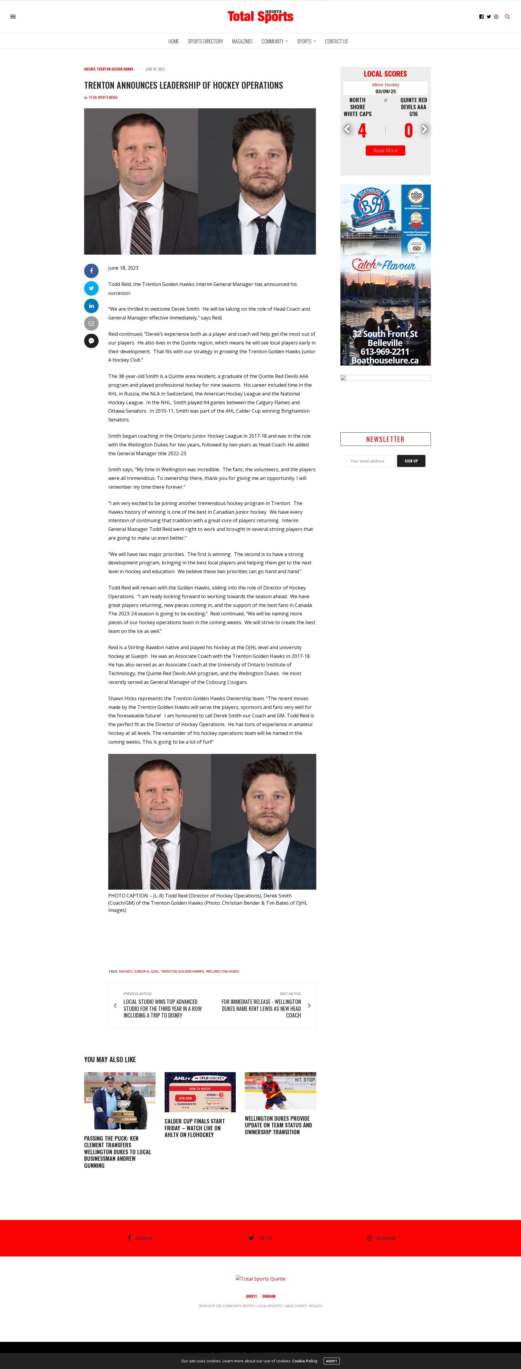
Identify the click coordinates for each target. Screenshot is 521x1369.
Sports (304, 41)
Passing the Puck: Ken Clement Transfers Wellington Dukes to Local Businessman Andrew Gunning (117, 1151)
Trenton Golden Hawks (115, 69)
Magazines (242, 41)
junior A (141, 971)
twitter (266, 1238)
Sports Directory (205, 41)
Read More (385, 150)
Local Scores (385, 73)
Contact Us (336, 41)
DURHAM (269, 1296)
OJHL (155, 971)
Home (174, 41)
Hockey (89, 69)
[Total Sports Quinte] (260, 16)
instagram (386, 1238)
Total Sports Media (103, 97)
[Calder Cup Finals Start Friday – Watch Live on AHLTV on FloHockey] (200, 1092)
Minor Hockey (385, 84)
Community (272, 41)
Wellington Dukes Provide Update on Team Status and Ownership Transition (278, 1125)
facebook (144, 1238)
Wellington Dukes (222, 971)
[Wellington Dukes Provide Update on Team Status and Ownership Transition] (280, 1091)
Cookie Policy (304, 1361)
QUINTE (251, 1296)
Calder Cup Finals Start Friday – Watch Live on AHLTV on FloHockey (195, 1128)
